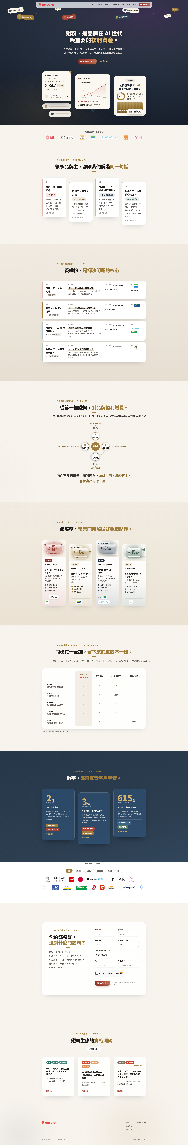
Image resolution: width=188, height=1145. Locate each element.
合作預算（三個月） (124, 940)
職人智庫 (116, 5)
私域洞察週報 (126, 5)
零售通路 (78, 871)
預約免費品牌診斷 (87, 61)
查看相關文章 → (51, 213)
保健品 (110, 871)
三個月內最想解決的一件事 (103, 951)
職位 (96, 961)
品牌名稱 (98, 930)
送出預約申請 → (102, 983)
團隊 (134, 5)
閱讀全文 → (50, 1091)
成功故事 (99, 5)
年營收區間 (98, 940)
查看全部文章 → (94, 1049)
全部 (69, 871)
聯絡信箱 (121, 961)
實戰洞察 (107, 5)
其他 (119, 871)
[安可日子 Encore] (46, 4)
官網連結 (120, 930)
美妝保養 (100, 871)
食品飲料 (89, 871)
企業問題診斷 (141, 1123)
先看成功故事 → (104, 61)
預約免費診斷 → (144, 4)
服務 (92, 5)
